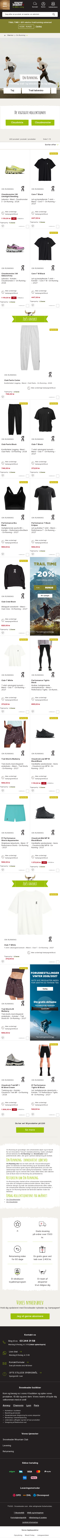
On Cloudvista (11, 1202)
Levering (7, 1445)
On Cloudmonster (13, 1199)
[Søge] (56, 12)
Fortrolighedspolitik (18, 1518)
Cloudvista (17, 122)
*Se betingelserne (45, 632)
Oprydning (18, 1535)
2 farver (12, 302)
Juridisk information (30, 1522)
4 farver (42, 787)
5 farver (12, 222)
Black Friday (29, 1535)
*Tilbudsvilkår (19, 1513)
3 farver (42, 222)
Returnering (8, 1451)
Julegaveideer (43, 1535)
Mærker (10, 35)
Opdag (39, 26)
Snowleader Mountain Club (15, 1439)
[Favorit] (3, 226)
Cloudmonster (43, 122)
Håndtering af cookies (38, 1518)
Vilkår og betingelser (35, 1513)
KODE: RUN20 (26, 27)
